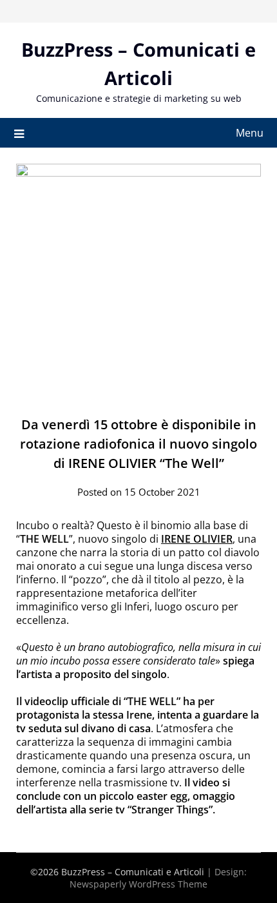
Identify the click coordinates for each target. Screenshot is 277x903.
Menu (249, 133)
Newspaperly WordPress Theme (138, 884)
